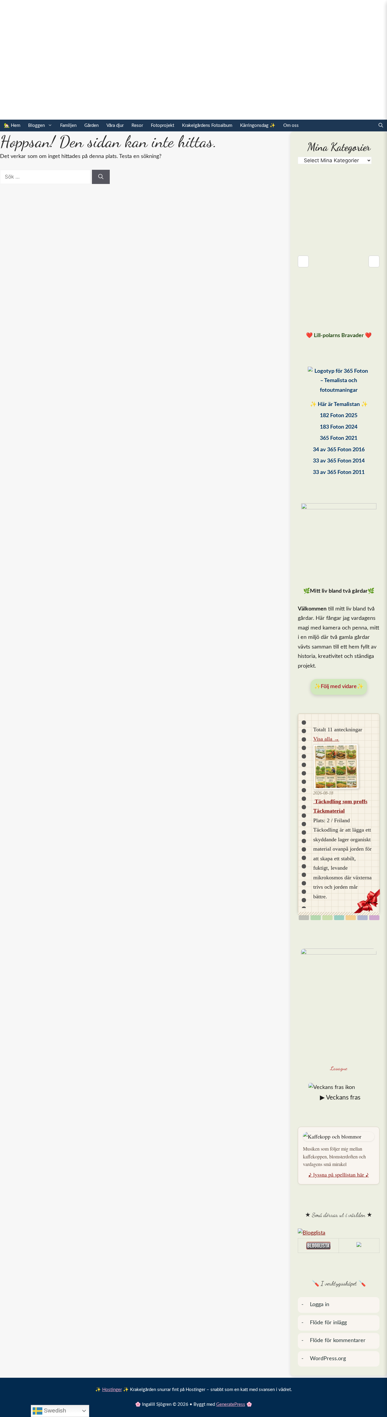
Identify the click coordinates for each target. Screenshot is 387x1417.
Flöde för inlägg (328, 1322)
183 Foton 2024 (338, 427)
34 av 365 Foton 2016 (339, 449)
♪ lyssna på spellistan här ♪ (338, 1174)
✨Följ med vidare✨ (338, 686)
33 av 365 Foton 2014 (339, 461)
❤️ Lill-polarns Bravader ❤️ (339, 335)
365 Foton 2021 (338, 438)
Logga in (319, 1304)
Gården (91, 125)
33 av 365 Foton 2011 (339, 472)
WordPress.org (328, 1358)
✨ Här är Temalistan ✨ (339, 404)
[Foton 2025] (338, 382)
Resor (137, 125)
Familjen (68, 125)
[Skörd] (351, 917)
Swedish (54, 1410)
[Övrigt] (374, 917)
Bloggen (36, 125)
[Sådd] (316, 917)
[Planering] (362, 917)
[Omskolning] (327, 917)
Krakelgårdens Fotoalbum (207, 125)
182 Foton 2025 (338, 415)
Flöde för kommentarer (338, 1340)
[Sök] (101, 177)
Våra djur (115, 125)
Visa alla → (326, 739)
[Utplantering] (339, 917)
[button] (381, 125)
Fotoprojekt (162, 125)
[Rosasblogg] (338, 1233)
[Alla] (304, 917)
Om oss (291, 125)
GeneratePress (230, 1404)
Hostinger (112, 1389)
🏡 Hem (12, 125)
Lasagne (338, 1068)
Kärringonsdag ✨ (257, 125)
